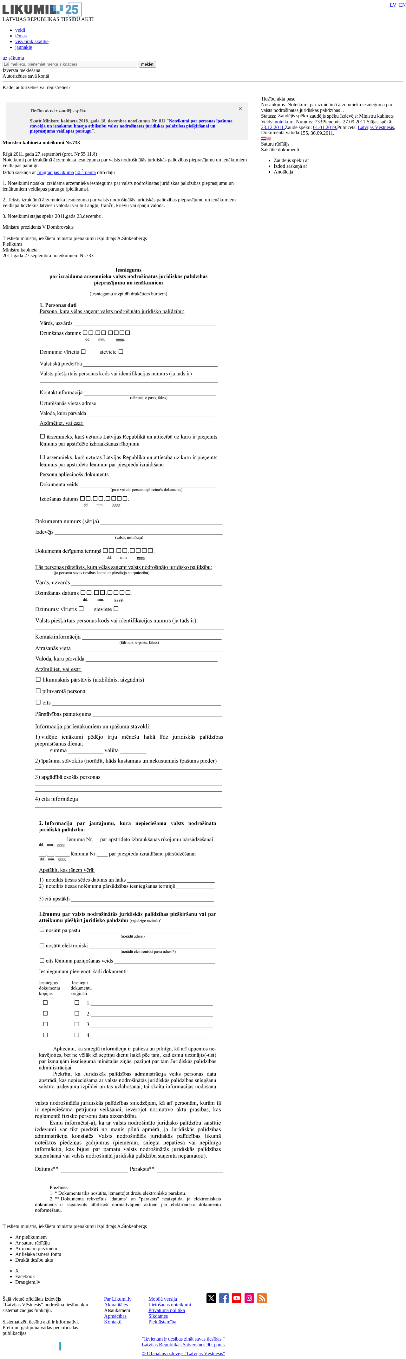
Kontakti (112, 1321)
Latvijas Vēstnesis (376, 127)
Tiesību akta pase (279, 98)
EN (402, 5)
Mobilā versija (162, 1299)
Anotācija (283, 171)
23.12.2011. (273, 127)
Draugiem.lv (27, 1282)
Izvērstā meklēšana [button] (21, 70)
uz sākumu (13, 58)
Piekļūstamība (162, 1321)
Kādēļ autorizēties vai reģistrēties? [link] (36, 87)
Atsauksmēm (117, 1310)
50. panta (85, 172)
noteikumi (285, 121)
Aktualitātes (116, 1304)
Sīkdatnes (158, 1316)
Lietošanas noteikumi (169, 1304)
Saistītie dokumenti (280, 149)
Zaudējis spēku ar (291, 160)
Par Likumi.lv (118, 1299)
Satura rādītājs (275, 144)
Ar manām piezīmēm (36, 1248)
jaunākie (23, 47)
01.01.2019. (325, 127)
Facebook (25, 1276)
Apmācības (115, 1316)
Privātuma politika (166, 1310)
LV (393, 5)
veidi (20, 30)
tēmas (21, 35)
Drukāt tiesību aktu (34, 1260)
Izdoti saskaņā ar (290, 166)
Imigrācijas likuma (55, 172)
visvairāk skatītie (32, 41)
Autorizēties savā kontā (26, 76)
